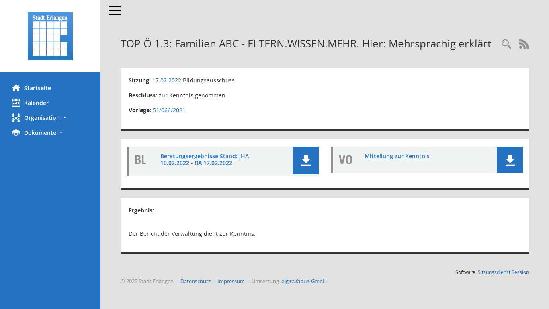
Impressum (231, 281)
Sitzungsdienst (503, 272)
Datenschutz (195, 281)
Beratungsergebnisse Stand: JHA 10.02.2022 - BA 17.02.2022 (204, 159)
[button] (50, 117)
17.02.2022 (166, 80)
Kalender (36, 103)
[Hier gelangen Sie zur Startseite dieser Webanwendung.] (50, 36)
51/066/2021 (169, 110)
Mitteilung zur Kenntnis (397, 156)
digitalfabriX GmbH (304, 281)
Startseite (37, 88)
